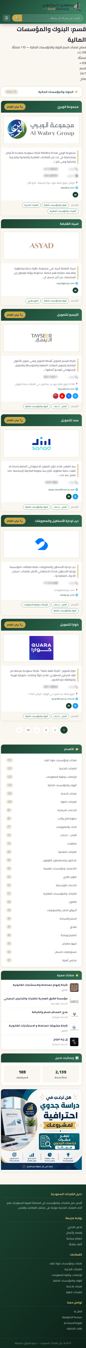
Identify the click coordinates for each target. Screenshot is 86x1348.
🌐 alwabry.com (69, 187)
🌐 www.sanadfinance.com (63, 489)
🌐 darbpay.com (69, 595)
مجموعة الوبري (68, 107)
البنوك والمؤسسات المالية (55, 205)
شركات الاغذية (74, 1286)
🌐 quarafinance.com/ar (65, 699)
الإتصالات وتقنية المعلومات (36, 605)
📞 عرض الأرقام (15, 106)
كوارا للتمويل (69, 625)
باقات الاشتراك (74, 1328)
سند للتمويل (70, 420)
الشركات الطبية (74, 1292)
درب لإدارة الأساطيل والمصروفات (57, 521)
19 (28, 730)
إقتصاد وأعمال (74, 1232)
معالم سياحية (74, 1238)
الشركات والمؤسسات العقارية (63, 211)
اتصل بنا (78, 1311)
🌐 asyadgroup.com (67, 283)
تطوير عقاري (33, 301)
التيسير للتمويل (68, 315)
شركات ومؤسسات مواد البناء (66, 1263)
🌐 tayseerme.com (68, 389)
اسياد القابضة (69, 224)
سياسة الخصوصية (72, 1317)
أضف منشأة (75, 1244)
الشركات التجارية (31, 205)
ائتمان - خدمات (60, 406)
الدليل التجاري (74, 1227)
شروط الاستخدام (73, 1323)
